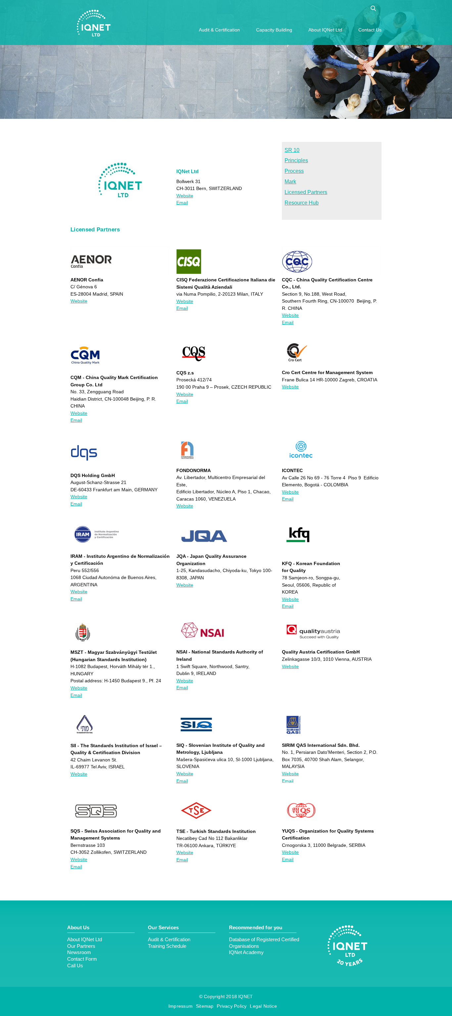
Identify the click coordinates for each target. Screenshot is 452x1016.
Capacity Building (274, 29)
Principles (296, 160)
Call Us (75, 965)
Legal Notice (263, 1006)
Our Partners (81, 946)
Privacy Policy (232, 1006)
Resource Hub (302, 203)
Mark (290, 181)
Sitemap (204, 1006)
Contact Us (370, 29)
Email (182, 202)
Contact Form (82, 959)
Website (184, 195)
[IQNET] (93, 23)
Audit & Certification (219, 29)
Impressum (180, 1006)
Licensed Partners (306, 192)
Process (294, 171)
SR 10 (292, 150)
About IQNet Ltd (325, 29)
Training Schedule (167, 946)
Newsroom (79, 952)
